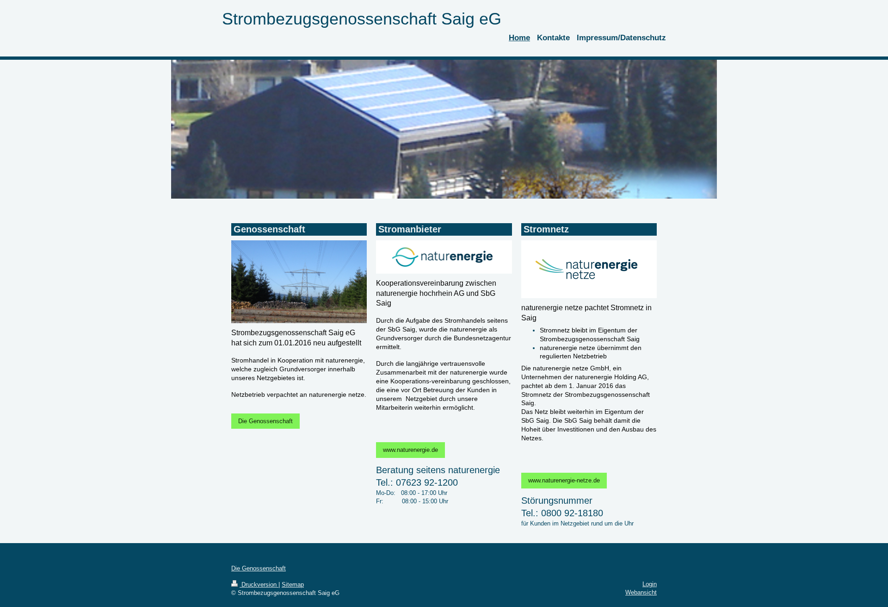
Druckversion (259, 584)
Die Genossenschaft (265, 421)
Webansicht (641, 592)
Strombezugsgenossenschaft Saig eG (361, 18)
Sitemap (293, 584)
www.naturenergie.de (410, 449)
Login (649, 584)
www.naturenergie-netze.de (564, 480)
